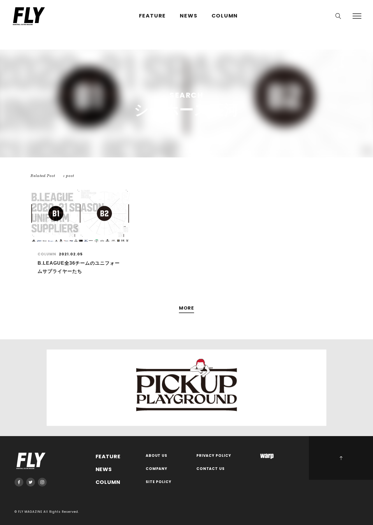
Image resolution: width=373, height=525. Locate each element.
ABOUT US (157, 456)
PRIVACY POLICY (213, 456)
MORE (186, 308)
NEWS (188, 16)
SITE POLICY (159, 482)
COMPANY (157, 469)
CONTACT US (210, 469)
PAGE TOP (341, 458)
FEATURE (152, 16)
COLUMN (225, 16)
